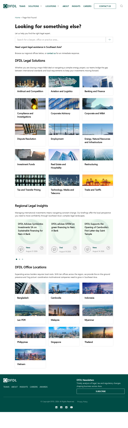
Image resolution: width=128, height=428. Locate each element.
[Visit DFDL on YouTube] (71, 407)
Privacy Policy (82, 401)
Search (122, 5)
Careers (87, 6)
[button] (16, 259)
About (66, 6)
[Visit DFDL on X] (66, 407)
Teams (22, 6)
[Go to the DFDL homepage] (10, 6)
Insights (76, 6)
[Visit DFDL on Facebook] (61, 407)
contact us (51, 53)
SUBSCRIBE (101, 391)
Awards (44, 386)
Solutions (33, 6)
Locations (51, 6)
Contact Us (105, 6)
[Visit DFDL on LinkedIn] (56, 407)
